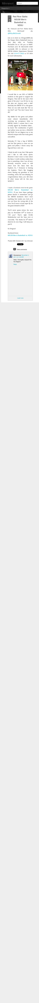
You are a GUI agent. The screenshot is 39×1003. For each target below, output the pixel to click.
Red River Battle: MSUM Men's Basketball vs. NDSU (20, 21)
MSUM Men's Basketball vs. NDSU (20, 235)
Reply (15, 264)
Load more (20, 298)
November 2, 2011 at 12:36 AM (21, 256)
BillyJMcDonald (15, 33)
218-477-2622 (19, 53)
